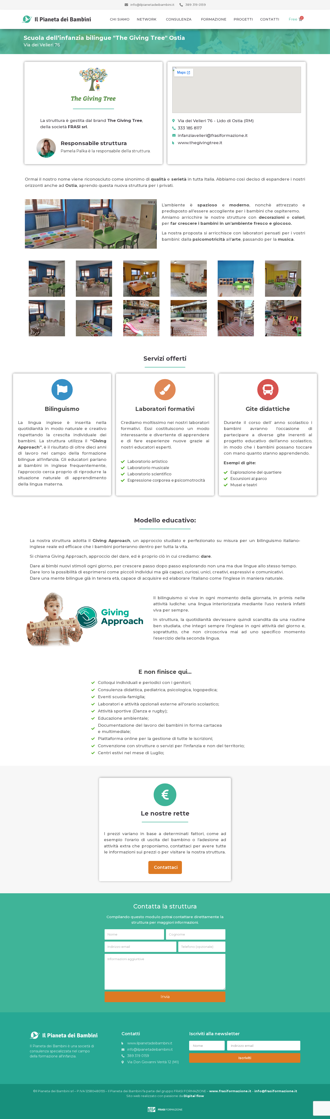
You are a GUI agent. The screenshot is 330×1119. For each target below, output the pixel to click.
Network (146, 19)
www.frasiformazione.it (230, 1091)
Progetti (243, 19)
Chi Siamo (119, 19)
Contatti (269, 19)
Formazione (213, 19)
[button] (165, 867)
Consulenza (178, 19)
